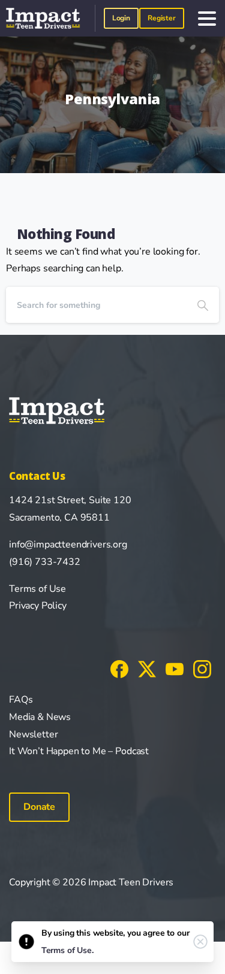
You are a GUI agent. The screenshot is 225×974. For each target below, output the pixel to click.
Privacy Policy (38, 605)
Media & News (40, 717)
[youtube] (174, 668)
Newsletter (33, 734)
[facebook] (119, 668)
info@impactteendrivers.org (68, 544)
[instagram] (202, 668)
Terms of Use (37, 588)
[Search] (203, 305)
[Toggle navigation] (207, 18)
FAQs (20, 699)
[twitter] (147, 668)
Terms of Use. (67, 950)
